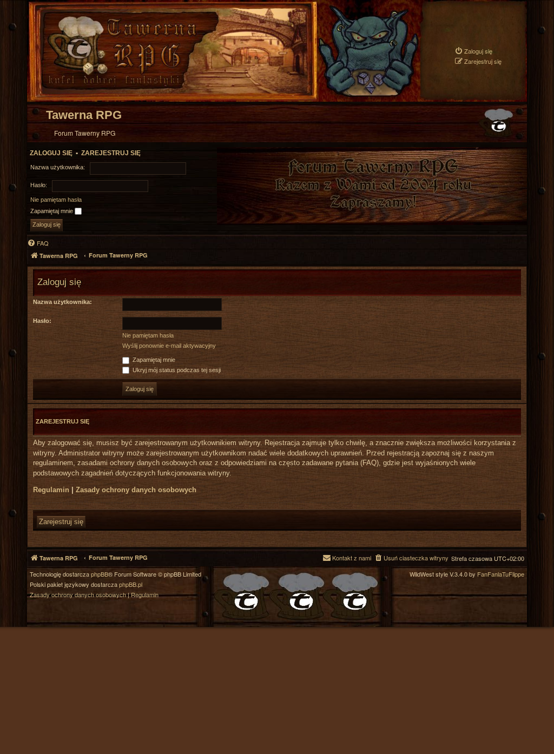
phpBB (99, 574)
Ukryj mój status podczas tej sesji (176, 370)
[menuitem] (473, 51)
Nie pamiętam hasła (56, 199)
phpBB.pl (130, 584)
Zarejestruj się (111, 153)
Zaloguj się (51, 153)
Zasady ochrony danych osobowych (136, 490)
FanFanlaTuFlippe (500, 574)
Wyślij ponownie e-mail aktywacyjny (169, 345)
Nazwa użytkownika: (62, 302)
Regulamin (51, 490)
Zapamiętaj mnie (52, 211)
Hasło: (42, 321)
